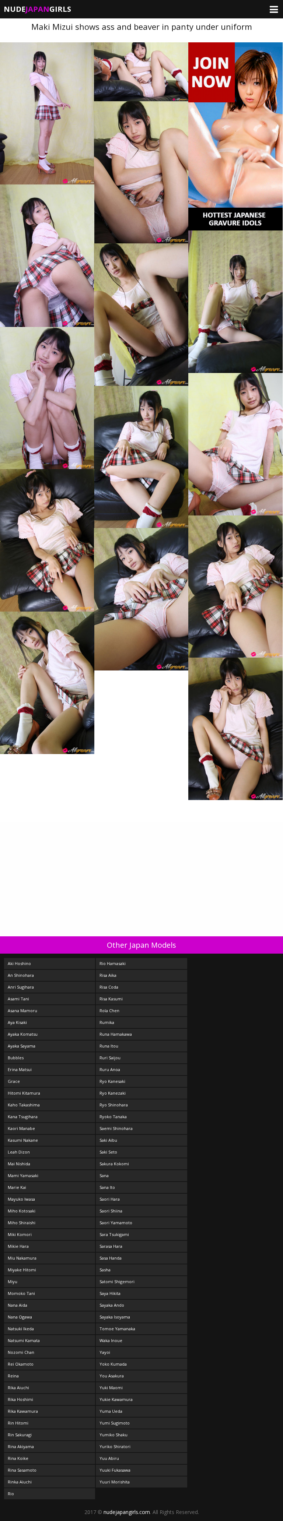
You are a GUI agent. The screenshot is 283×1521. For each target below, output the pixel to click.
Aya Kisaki (17, 1022)
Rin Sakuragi (20, 1434)
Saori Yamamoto (115, 1222)
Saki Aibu (108, 1140)
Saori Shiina (110, 1211)
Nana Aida (17, 1305)
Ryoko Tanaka (113, 1116)
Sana (104, 1175)
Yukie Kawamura (116, 1399)
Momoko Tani (21, 1293)
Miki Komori (20, 1234)
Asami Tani (18, 998)
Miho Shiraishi (21, 1222)
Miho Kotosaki (21, 1211)
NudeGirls (37, 9)
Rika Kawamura (23, 1411)
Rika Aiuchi (18, 1387)
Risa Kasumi (111, 998)
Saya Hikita (109, 1293)
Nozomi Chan (21, 1352)
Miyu (12, 1281)
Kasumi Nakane (23, 1140)
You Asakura (111, 1376)
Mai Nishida (19, 1163)
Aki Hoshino (19, 963)
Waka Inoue (110, 1340)
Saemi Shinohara (116, 1128)
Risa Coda (108, 987)
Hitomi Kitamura (24, 1093)
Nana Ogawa (20, 1317)
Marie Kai (17, 1187)
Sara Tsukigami (114, 1234)
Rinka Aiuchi (20, 1482)
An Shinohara (21, 975)
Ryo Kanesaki (112, 1081)
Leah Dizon (19, 1152)
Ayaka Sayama (21, 1046)
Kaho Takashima (24, 1105)
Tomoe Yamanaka (117, 1328)
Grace (14, 1081)
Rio (11, 1493)
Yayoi (104, 1352)
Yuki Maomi (111, 1387)
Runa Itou (108, 1046)
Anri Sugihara (21, 987)
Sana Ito (107, 1187)
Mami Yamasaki (23, 1175)
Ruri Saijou (109, 1057)
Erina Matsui (20, 1069)
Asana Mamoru (22, 1010)
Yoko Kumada (113, 1364)
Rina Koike (18, 1458)
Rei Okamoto (21, 1364)
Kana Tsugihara (23, 1116)
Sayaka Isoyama (114, 1317)
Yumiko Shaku (113, 1434)
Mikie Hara (18, 1246)
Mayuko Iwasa (21, 1199)
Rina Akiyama (21, 1446)
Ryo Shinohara (113, 1105)
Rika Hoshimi (20, 1399)
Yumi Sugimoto (114, 1423)
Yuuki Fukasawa (114, 1470)
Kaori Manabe (21, 1128)
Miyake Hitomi (22, 1269)
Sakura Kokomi (114, 1163)
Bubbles (16, 1057)
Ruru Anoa (109, 1069)
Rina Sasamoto (22, 1470)
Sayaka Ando (111, 1305)
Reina (13, 1376)
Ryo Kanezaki (112, 1093)
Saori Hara (109, 1199)
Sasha (105, 1269)
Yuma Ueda (110, 1411)
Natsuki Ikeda (21, 1328)
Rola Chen (109, 1010)
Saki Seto (108, 1152)
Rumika (106, 1022)
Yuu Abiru (109, 1458)
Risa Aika (107, 975)
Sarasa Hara (110, 1246)
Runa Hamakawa (115, 1034)
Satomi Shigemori (116, 1281)
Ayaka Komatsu (23, 1034)
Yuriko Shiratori (114, 1446)
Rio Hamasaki (112, 963)
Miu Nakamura (22, 1258)
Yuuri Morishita (114, 1482)
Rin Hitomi (18, 1423)
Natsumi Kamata (24, 1340)
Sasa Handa (110, 1258)
